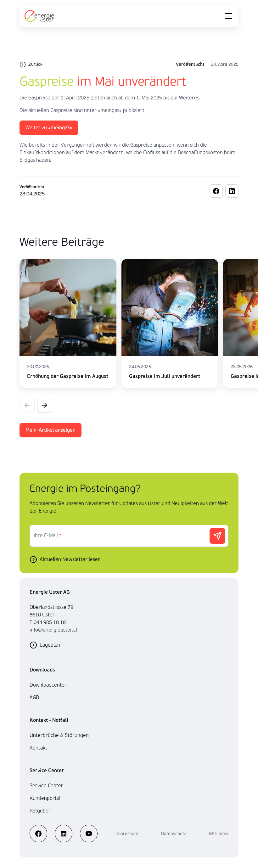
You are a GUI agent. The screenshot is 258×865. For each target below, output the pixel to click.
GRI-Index (218, 833)
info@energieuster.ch (54, 630)
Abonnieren (217, 536)
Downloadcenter (48, 685)
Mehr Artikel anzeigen (50, 430)
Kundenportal (45, 798)
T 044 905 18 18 (48, 622)
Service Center (46, 786)
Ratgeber (40, 811)
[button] (44, 405)
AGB (34, 697)
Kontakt (38, 748)
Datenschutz (173, 833)
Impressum (126, 833)
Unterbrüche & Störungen (59, 735)
